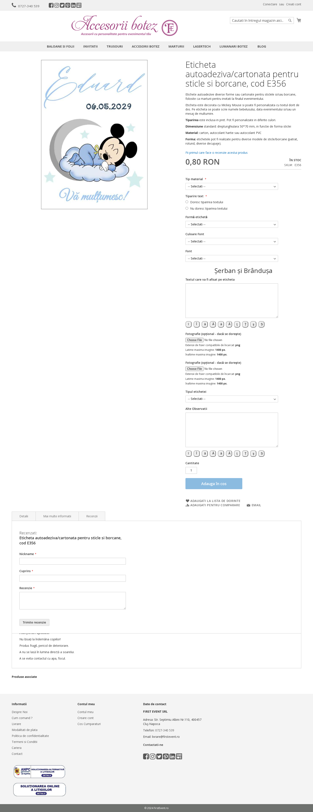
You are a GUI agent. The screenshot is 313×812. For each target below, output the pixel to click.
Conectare (270, 4)
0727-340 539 (28, 6)
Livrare (16, 724)
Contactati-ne (153, 745)
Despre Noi (19, 712)
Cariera (17, 748)
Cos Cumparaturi (89, 724)
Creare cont (86, 718)
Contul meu (85, 712)
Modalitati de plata (24, 730)
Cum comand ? (22, 718)
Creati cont (293, 4)
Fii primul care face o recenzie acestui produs (216, 153)
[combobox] (262, 20)
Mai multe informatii (57, 516)
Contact (17, 754)
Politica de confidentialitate (30, 736)
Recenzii (92, 516)
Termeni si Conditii (24, 742)
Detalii (23, 516)
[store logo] (124, 25)
